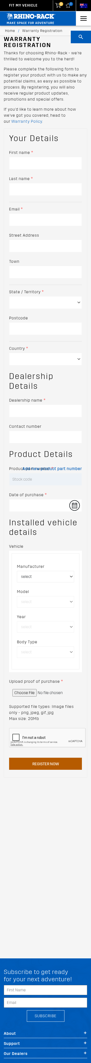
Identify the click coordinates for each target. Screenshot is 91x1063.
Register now (45, 763)
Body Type (27, 642)
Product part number (31, 468)
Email (16, 209)
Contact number (25, 426)
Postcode (18, 318)
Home (10, 31)
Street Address (24, 235)
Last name (21, 178)
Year (21, 616)
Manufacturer (30, 566)
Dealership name (27, 400)
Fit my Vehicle (23, 5)
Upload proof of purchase (36, 681)
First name (21, 152)
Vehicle (16, 546)
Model (23, 591)
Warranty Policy (26, 121)
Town (14, 261)
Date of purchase (28, 494)
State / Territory (26, 291)
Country (18, 348)
